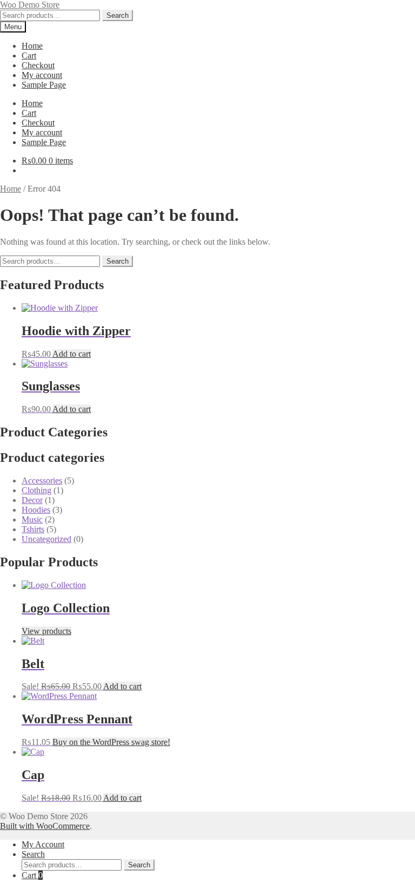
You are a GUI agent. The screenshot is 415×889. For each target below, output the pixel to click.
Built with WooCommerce (45, 826)
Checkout (38, 65)
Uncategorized (46, 539)
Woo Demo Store (29, 4)
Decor (32, 500)
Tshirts (33, 529)
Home (32, 45)
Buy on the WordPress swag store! (111, 742)
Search (117, 15)
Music (32, 519)
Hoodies (36, 509)
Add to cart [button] (71, 353)
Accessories (42, 480)
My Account (43, 844)
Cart (29, 55)
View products (46, 631)
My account (42, 75)
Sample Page (44, 84)
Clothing (36, 490)
